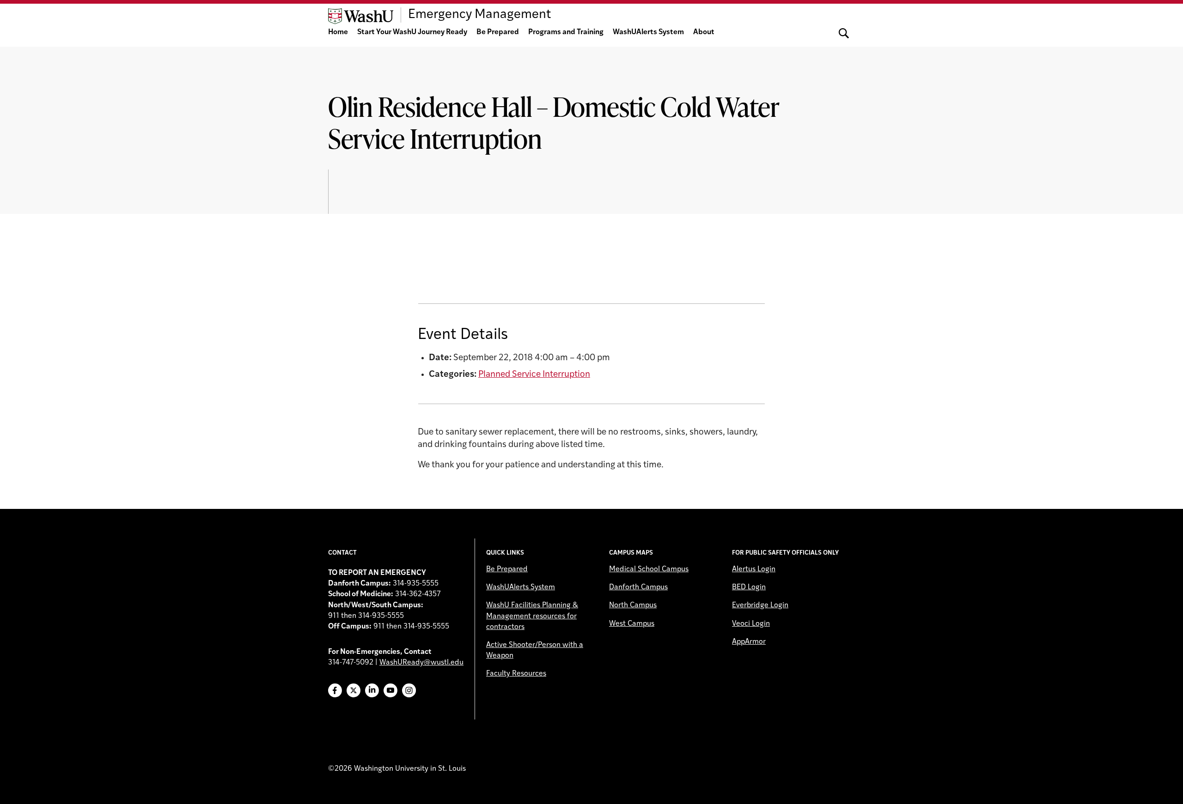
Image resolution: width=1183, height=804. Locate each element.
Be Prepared (497, 32)
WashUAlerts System (648, 32)
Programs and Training (566, 32)
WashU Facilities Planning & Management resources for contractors (532, 616)
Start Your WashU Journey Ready (412, 32)
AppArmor (749, 642)
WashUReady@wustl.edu (421, 662)
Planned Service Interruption (534, 374)
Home (338, 32)
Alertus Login (753, 569)
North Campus (633, 605)
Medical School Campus (649, 569)
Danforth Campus (638, 587)
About (703, 32)
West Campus (631, 624)
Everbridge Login (760, 605)
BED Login (749, 587)
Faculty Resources (516, 673)
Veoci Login (751, 624)
